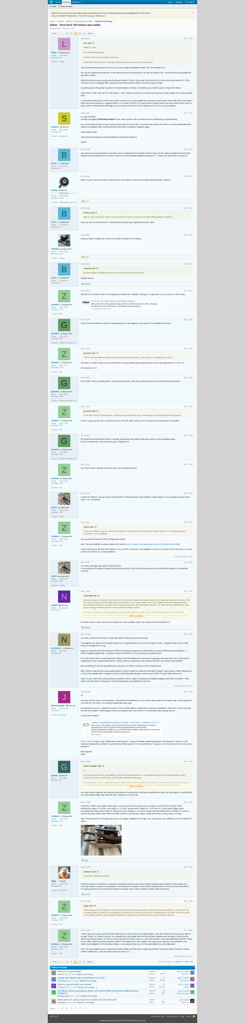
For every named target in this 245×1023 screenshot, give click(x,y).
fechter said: (89, 212)
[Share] (185, 38)
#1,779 (190, 176)
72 (76, 33)
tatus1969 (56, 28)
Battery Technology (85, 974)
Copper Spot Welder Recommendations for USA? (81, 977)
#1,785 (190, 348)
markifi (60, 974)
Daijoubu (185, 974)
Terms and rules (158, 1016)
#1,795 (190, 692)
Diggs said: (88, 906)
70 (67, 33)
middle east (63, 136)
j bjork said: (89, 527)
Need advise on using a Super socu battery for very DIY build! (87, 999)
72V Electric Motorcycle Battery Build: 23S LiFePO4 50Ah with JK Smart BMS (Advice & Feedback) (98, 992)
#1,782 (190, 264)
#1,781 (190, 235)
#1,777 (190, 113)
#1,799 (190, 901)
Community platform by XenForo (122, 1020)
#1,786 (190, 377)
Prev (55, 33)
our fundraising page (85, 15)
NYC (60, 314)
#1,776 (190, 38)
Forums (66, 2)
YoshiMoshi (62, 981)
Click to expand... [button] (136, 616)
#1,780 (190, 208)
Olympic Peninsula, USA (67, 343)
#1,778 (190, 149)
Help (182, 1016)
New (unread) (66, 6)
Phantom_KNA (64, 996)
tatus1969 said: (90, 595)
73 (80, 33)
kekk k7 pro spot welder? (70, 971)
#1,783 (190, 291)
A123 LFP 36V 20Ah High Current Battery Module (113, 301)
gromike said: (90, 353)
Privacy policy (172, 1016)
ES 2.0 (55, 1016)
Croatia (61, 258)
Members (76, 2)
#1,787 (190, 406)
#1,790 (190, 493)
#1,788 (190, 435)
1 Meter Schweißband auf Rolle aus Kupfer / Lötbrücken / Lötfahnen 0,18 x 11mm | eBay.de (131, 722)
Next (90, 33)
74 (84, 33)
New (54, 6)
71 (71, 33)
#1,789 (190, 464)
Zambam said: (90, 871)
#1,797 (190, 802)
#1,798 (190, 867)
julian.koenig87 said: (93, 766)
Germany (62, 715)
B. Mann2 (62, 987)
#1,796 (190, 761)
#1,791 (190, 522)
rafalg (186, 987)
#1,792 (190, 562)
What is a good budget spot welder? (75, 984)
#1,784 (190, 319)
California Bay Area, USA (67, 202)
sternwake (184, 980)
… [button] (63, 33)
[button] (82, 2)
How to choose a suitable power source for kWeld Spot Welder (152, 544)
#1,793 (190, 591)
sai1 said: (88, 43)
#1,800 (190, 930)
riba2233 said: (90, 268)
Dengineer (62, 1002)
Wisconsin (62, 890)
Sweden (62, 61)
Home (58, 2)
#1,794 (190, 634)
